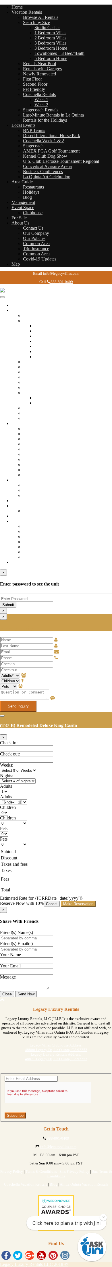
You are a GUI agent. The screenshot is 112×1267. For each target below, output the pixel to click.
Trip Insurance (36, 248)
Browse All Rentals (40, 17)
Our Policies (34, 238)
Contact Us (33, 228)
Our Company (36, 233)
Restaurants (33, 187)
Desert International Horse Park (51, 135)
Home (17, 7)
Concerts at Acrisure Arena (47, 166)
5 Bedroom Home (50, 58)
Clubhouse (33, 212)
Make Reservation (78, 904)
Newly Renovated (39, 73)
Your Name (10, 954)
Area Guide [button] (22, 181)
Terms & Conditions (41, 1171)
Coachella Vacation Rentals (25, 1184)
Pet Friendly (34, 89)
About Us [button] (20, 222)
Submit (8, 605)
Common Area (36, 243)
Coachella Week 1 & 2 (43, 140)
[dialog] (56, 663)
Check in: (9, 742)
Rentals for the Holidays (45, 120)
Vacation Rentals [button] (26, 12)
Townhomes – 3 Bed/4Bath (59, 53)
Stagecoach (33, 145)
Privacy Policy (11, 1171)
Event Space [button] (22, 207)
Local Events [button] (23, 125)
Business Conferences (43, 171)
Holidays (31, 192)
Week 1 (41, 99)
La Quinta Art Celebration (46, 176)
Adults (6, 786)
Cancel (51, 904)
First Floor (32, 79)
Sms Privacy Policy (74, 1171)
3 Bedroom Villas (50, 43)
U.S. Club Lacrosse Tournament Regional (61, 161)
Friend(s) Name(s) (16, 932)
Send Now (26, 994)
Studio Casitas (47, 27)
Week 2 (41, 104)
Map (15, 264)
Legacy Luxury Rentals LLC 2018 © (34, 1264)
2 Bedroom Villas (50, 37)
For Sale (19, 217)
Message (8, 977)
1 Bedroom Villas (50, 32)
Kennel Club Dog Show (45, 156)
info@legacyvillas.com (61, 273)
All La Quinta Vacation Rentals (84, 1184)
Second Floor (35, 84)
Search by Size (36, 22)
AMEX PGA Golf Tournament (51, 151)
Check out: (10, 753)
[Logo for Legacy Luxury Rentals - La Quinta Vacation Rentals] (28, 290)
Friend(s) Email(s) (16, 943)
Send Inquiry (18, 706)
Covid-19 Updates (39, 258)
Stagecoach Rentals (40, 109)
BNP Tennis (34, 130)
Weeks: (6, 765)
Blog (27, 197)
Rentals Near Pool (39, 63)
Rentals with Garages (42, 68)
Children (8, 807)
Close (7, 994)
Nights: (6, 775)
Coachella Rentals (39, 94)
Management (23, 202)
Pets (3, 828)
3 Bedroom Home (50, 48)
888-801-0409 (61, 282)
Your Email (10, 965)
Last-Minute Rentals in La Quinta (53, 115)
